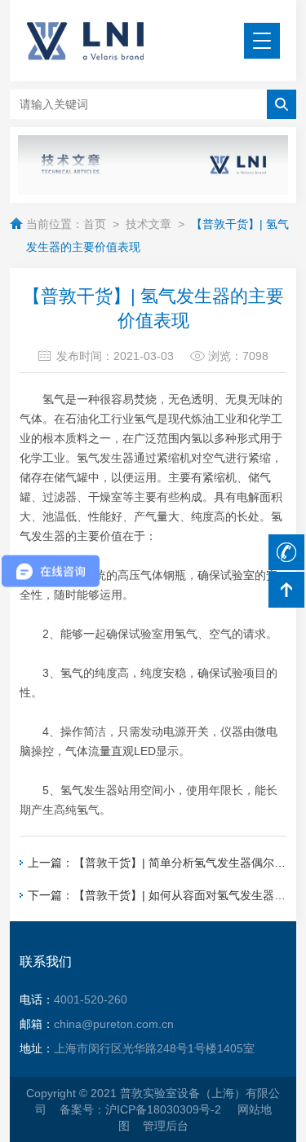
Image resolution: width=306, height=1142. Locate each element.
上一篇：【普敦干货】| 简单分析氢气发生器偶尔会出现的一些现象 (157, 862)
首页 (94, 224)
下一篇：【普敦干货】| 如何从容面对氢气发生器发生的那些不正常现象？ (157, 895)
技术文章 (148, 224)
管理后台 (165, 1125)
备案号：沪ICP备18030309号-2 (142, 1109)
